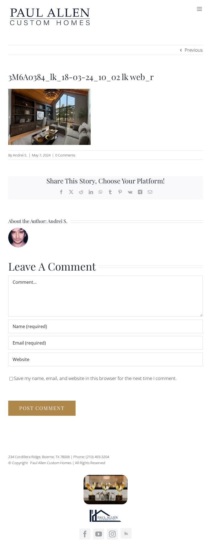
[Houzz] (126, 533)
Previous (194, 50)
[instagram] (112, 534)
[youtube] (98, 534)
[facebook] (84, 534)
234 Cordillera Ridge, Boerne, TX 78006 (39, 456)
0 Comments (65, 155)
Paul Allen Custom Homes (51, 462)
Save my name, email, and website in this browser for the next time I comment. (95, 378)
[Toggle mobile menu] (200, 9)
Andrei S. (20, 155)
